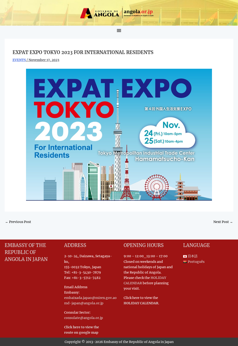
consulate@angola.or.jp (83, 318)
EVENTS (19, 60)
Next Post (223, 222)
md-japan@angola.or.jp (83, 303)
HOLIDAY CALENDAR (141, 303)
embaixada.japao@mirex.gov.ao (90, 298)
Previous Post (18, 222)
